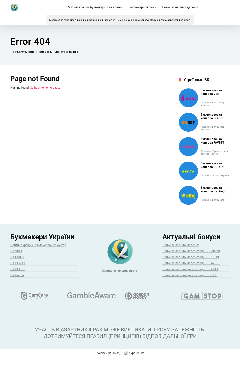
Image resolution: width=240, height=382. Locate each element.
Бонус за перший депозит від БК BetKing (191, 251)
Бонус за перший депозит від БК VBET (189, 275)
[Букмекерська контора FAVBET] (188, 155)
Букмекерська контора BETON (212, 165)
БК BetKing (18, 275)
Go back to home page (44, 87)
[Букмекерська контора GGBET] (188, 130)
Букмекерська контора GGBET (212, 116)
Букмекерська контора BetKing (213, 189)
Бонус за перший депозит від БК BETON (190, 257)
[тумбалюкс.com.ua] (14, 6)
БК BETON (17, 269)
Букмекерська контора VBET (211, 92)
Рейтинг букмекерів (23, 52)
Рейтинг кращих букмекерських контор (95, 7)
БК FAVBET (18, 263)
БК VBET (16, 251)
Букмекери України (142, 7)
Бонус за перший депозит (180, 7)
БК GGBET (17, 257)
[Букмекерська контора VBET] (188, 106)
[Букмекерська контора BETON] (188, 179)
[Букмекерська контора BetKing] (188, 203)
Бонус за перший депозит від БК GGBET (190, 269)
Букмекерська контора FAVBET (212, 140)
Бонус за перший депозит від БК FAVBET (191, 263)
